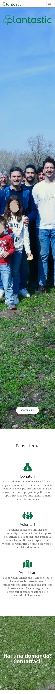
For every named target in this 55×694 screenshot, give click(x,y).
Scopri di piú (27, 410)
